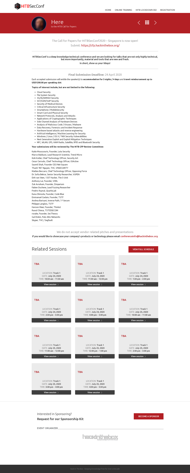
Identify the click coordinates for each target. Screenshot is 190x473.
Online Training (123, 10)
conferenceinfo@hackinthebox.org (139, 236)
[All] (147, 23)
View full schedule (143, 249)
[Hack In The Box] (100, 437)
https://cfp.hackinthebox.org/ (100, 45)
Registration (167, 10)
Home (108, 10)
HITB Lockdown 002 (146, 10)
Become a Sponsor (148, 416)
